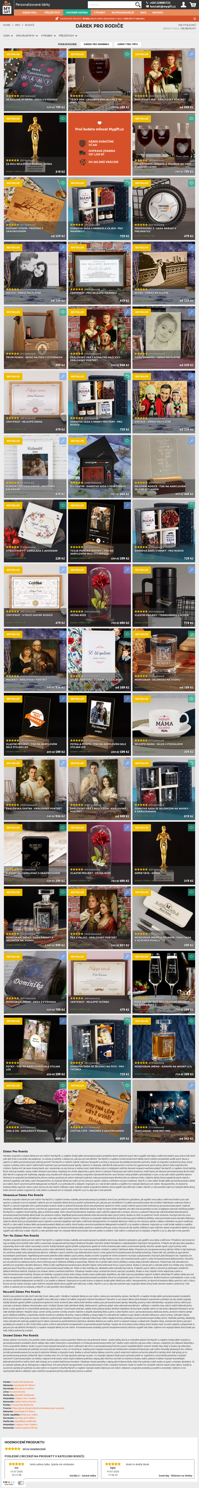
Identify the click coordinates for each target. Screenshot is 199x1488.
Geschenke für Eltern (24, 1385)
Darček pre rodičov (24, 1388)
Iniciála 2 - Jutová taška (83, 1475)
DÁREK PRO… (30, 12)
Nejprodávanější (123, 12)
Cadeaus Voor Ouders (26, 1424)
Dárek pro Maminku (96, 44)
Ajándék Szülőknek (24, 1395)
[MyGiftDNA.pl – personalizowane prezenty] (7, 8)
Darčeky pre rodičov (25, 1418)
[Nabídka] (24, 1480)
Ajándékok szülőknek (25, 1421)
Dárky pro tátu (128, 44)
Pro (17, 25)
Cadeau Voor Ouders (25, 1398)
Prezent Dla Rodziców (22, 1382)
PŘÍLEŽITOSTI (52, 12)
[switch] (21, 1483)
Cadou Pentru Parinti (25, 1401)
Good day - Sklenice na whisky (175, 1475)
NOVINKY (158, 12)
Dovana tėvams (17, 1392)
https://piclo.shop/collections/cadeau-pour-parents (38, 1408)
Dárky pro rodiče (29, 1414)
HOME (6, 25)
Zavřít (194, 19)
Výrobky (99, 12)
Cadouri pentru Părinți (26, 1428)
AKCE (143, 12)
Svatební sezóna (77, 12)
